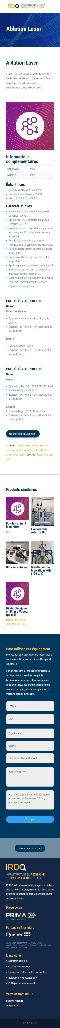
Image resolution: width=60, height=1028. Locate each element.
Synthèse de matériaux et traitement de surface (28, 78)
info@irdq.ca (12, 1005)
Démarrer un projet (18, 960)
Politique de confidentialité (21, 983)
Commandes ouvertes (19, 966)
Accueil (9, 74)
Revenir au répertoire (30, 848)
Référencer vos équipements (22, 977)
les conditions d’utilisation (29, 945)
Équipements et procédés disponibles (32, 74)
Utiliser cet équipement (22, 433)
